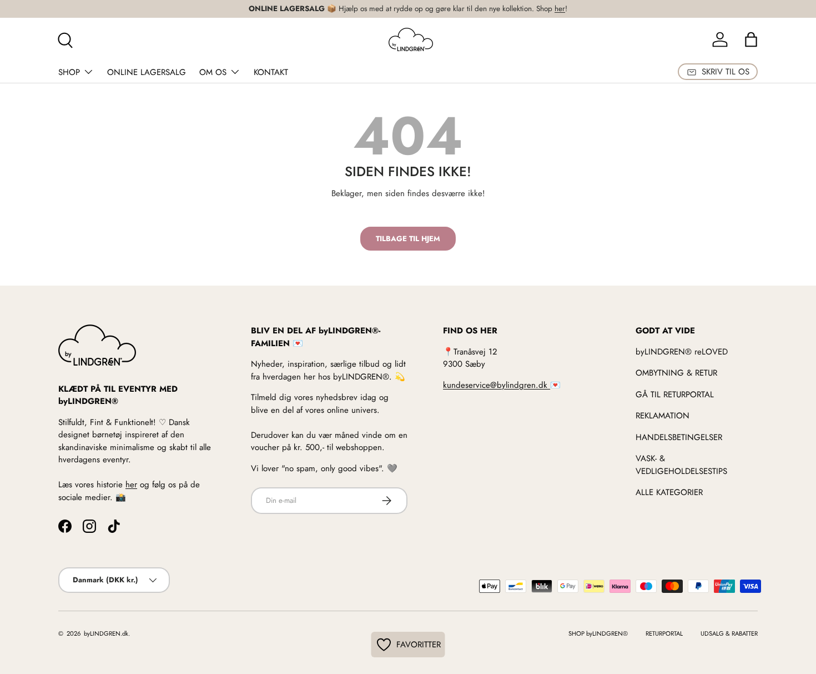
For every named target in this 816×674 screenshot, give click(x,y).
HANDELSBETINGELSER (679, 437)
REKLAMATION (662, 416)
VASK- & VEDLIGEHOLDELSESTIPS (681, 464)
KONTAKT (271, 72)
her (560, 8)
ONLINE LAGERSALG (146, 72)
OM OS (212, 72)
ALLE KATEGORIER (669, 492)
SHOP (69, 72)
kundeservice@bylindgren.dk (496, 385)
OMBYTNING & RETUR (676, 373)
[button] (751, 39)
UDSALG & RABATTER (729, 633)
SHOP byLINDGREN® (598, 633)
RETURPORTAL (664, 633)
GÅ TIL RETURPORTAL (675, 394)
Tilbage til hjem (408, 238)
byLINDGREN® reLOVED (682, 352)
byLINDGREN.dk (105, 633)
